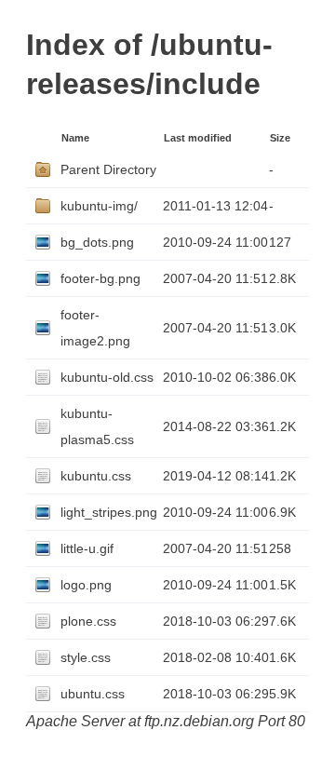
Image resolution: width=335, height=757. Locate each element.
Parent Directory (108, 169)
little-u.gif (87, 548)
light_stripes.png (108, 512)
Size (280, 137)
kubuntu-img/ (99, 205)
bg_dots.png (97, 242)
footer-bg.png (100, 278)
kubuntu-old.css (107, 377)
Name (75, 137)
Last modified (198, 137)
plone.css (88, 621)
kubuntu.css (95, 475)
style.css (85, 657)
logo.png (86, 584)
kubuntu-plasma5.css (97, 426)
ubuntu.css (92, 693)
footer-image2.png (95, 327)
